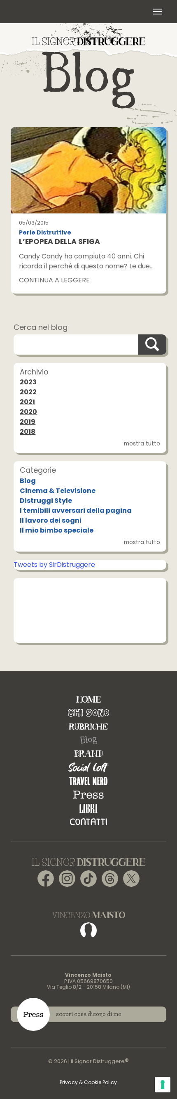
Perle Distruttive (45, 233)
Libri (88, 808)
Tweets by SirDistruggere (54, 564)
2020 (28, 412)
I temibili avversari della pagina (76, 510)
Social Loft (88, 767)
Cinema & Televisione (57, 490)
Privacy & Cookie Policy (88, 1082)
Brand (88, 753)
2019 (27, 421)
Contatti (88, 822)
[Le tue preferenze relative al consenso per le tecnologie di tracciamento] (162, 1084)
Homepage (88, 699)
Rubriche (88, 726)
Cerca (152, 344)
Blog (28, 481)
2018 (27, 431)
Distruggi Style (46, 500)
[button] (157, 11)
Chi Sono (88, 713)
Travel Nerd (88, 781)
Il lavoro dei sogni (51, 520)
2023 (28, 382)
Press (88, 794)
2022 (28, 392)
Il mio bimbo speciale (56, 530)
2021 (27, 402)
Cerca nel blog (41, 327)
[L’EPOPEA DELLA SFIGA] (88, 170)
